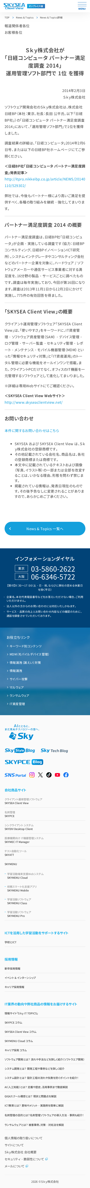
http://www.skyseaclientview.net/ (34, 402)
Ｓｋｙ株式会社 (50, 1181)
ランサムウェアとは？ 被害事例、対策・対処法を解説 (34, 1125)
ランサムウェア (19, 695)
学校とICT (10, 942)
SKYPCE (10, 814)
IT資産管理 (17, 704)
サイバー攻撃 (19, 679)
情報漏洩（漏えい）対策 (25, 662)
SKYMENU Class (19, 901)
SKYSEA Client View (23, 801)
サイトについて (14, 1145)
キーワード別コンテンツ (26, 646)
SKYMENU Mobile (22, 888)
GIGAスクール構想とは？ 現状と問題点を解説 (30, 1096)
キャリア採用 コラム (16, 1050)
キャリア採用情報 (14, 987)
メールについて (14, 1166)
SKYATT (16, 853)
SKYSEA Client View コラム (20, 1031)
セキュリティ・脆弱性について (24, 1159)
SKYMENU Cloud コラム (19, 1041)
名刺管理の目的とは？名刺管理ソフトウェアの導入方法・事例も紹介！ (44, 1115)
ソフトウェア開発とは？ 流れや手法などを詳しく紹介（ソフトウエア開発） (45, 1059)
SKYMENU (11, 864)
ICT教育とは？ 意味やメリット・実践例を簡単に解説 (34, 1105)
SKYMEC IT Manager (24, 840)
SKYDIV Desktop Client (19, 827)
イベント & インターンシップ (20, 977)
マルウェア (17, 687)
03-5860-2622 (53, 568)
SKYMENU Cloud (25, 875)
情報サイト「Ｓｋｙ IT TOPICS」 (21, 1013)
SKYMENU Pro (19, 914)
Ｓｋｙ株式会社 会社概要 (20, 1152)
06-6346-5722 (53, 576)
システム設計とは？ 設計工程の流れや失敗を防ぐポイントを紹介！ (41, 1078)
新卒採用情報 (12, 968)
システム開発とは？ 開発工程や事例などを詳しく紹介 (34, 1068)
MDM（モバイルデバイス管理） (30, 654)
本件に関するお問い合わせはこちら (32, 430)
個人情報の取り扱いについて (24, 1138)
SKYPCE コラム (13, 1022)
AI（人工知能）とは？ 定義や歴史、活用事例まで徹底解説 (36, 1087)
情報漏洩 (16, 670)
